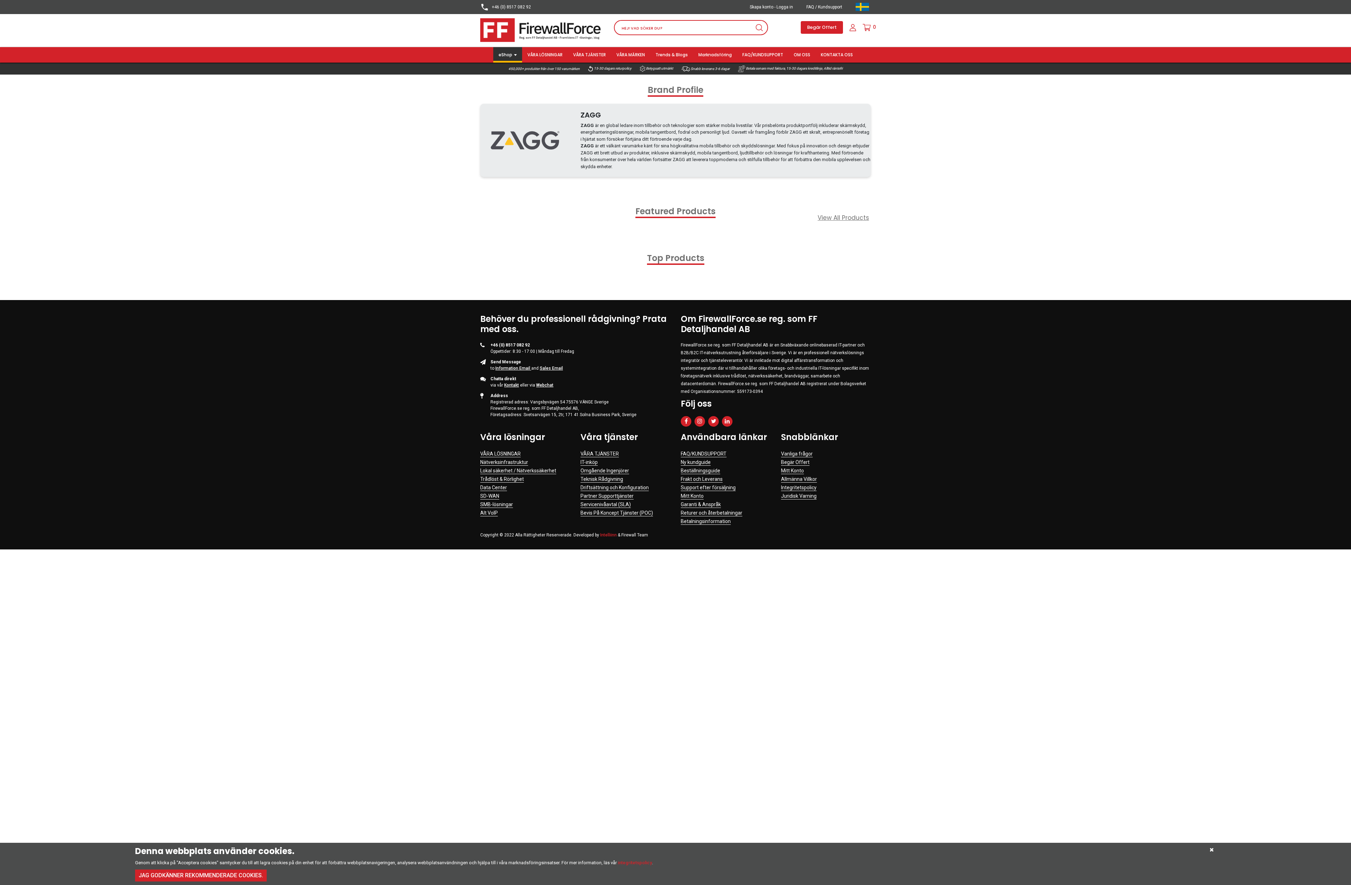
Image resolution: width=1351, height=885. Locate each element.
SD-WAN (489, 496)
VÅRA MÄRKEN (630, 55)
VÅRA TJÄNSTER (589, 55)
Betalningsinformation (706, 521)
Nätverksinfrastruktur (504, 462)
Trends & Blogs (671, 55)
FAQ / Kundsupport (824, 7)
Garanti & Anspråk (701, 504)
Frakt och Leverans (702, 479)
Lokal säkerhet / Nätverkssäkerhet (518, 470)
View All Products (843, 218)
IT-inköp (589, 462)
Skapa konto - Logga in (771, 7)
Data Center (493, 487)
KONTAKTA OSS (837, 55)
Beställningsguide (700, 470)
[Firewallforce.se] (541, 29)
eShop (505, 55)
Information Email (513, 368)
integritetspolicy (635, 862)
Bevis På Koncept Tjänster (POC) (617, 513)
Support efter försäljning (708, 487)
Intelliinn (608, 535)
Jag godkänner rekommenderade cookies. (201, 875)
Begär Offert (822, 27)
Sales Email (551, 368)
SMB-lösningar (496, 504)
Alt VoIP (489, 513)
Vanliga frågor (797, 454)
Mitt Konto (692, 496)
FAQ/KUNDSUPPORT (762, 55)
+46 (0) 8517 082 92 (511, 7)
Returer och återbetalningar (711, 513)
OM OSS (802, 55)
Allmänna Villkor (799, 479)
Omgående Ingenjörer (605, 470)
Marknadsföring (715, 55)
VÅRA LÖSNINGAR (545, 55)
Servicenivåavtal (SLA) (606, 504)
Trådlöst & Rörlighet (502, 479)
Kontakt (511, 385)
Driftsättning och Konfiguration (615, 487)
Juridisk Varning (799, 496)
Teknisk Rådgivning (602, 479)
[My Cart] (867, 27)
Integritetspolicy (799, 487)
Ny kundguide (696, 462)
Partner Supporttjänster (607, 496)
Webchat (544, 385)
